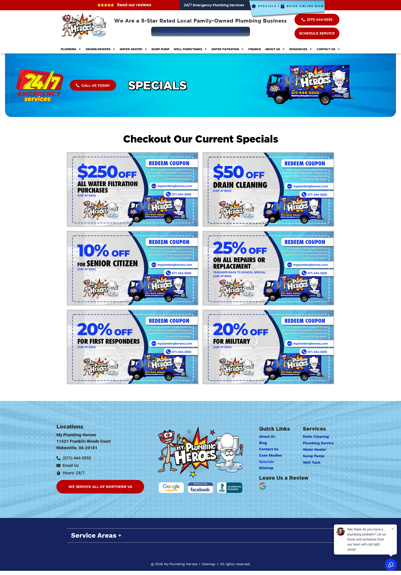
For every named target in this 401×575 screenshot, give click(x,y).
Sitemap (266, 468)
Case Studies (270, 455)
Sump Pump (160, 49)
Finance (254, 49)
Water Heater (131, 49)
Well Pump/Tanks (188, 49)
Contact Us (326, 49)
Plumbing (68, 49)
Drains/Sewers (98, 49)
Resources (298, 49)
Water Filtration (225, 49)
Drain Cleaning (316, 436)
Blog (263, 443)
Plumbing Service (318, 443)
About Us (272, 49)
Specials (157, 85)
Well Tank (312, 462)
